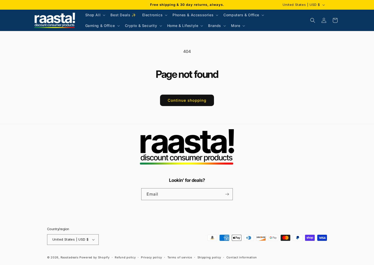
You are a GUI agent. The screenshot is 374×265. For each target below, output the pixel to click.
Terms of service (179, 257)
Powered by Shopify (94, 257)
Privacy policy (151, 257)
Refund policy (125, 257)
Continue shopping (187, 100)
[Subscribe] (227, 194)
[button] (95, 15)
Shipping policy (209, 257)
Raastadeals (70, 257)
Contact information (241, 257)
